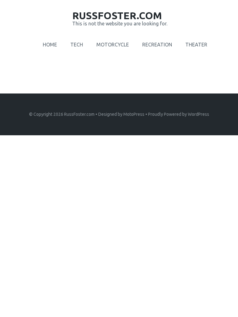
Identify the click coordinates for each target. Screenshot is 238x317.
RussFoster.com (79, 114)
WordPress (198, 114)
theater (196, 44)
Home (50, 44)
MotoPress (133, 114)
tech (76, 44)
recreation (157, 44)
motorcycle (112, 44)
